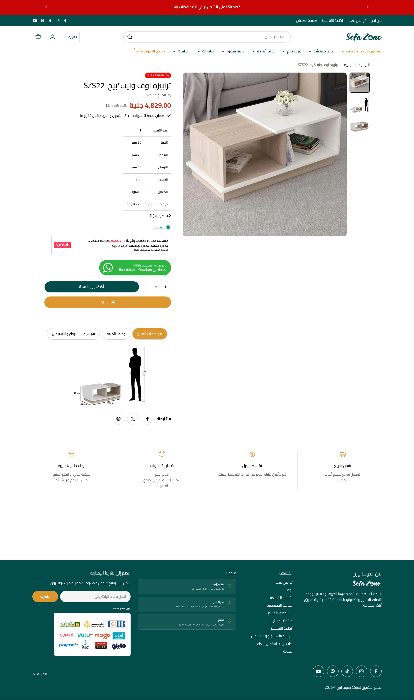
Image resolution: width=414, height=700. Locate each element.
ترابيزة (348, 65)
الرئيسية (364, 65)
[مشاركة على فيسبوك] (147, 419)
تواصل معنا (357, 20)
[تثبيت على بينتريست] (118, 419)
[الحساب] (52, 37)
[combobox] (207, 37)
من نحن (376, 20)
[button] (368, 7)
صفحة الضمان (306, 20)
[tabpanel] (107, 377)
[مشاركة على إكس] (133, 419)
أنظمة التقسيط (333, 20)
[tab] (149, 334)
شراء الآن (107, 302)
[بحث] (130, 37)
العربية (42, 674)
